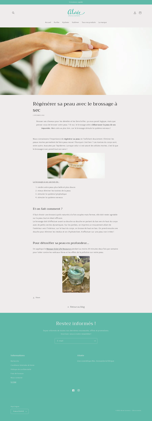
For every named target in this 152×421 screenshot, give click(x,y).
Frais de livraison (17, 374)
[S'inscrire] (94, 341)
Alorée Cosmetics (126, 410)
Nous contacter (17, 378)
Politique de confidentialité (21, 369)
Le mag (13, 382)
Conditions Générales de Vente (22, 365)
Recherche (15, 361)
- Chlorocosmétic (136, 410)
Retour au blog (77, 307)
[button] (13, 12)
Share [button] (38, 298)
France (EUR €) (18, 411)
